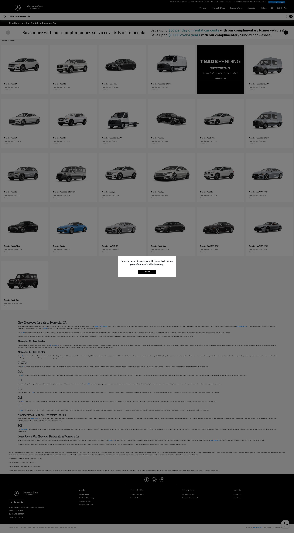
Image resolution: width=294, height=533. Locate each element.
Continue (147, 272)
